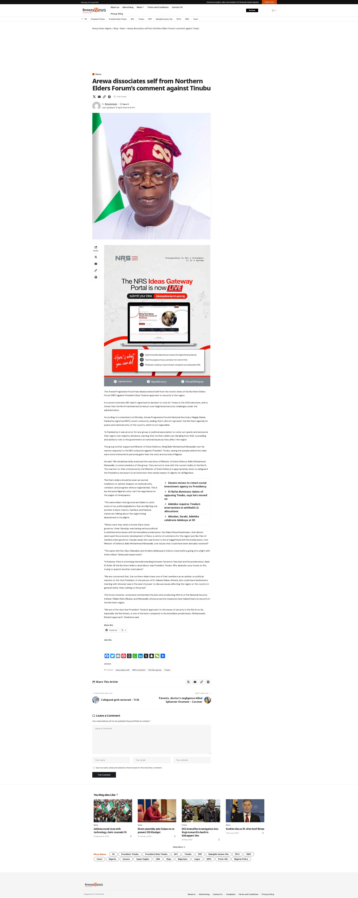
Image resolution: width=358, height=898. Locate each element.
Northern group (155, 670)
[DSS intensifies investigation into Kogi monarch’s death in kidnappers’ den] (201, 810)
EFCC (179, 19)
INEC (187, 19)
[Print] (109, 96)
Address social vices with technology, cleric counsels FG (110, 830)
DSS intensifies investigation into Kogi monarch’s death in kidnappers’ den (200, 832)
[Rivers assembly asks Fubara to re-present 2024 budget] (157, 810)
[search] (267, 10)
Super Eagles (142, 859)
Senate (126, 859)
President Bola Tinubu (118, 19)
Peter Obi (223, 859)
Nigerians (183, 859)
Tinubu (141, 19)
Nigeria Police (241, 859)
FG (86, 19)
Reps (168, 859)
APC (132, 19)
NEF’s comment (139, 670)
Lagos (197, 859)
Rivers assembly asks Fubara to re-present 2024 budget (156, 830)
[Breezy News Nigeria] (93, 884)
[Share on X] (94, 96)
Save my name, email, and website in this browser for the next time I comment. (129, 768)
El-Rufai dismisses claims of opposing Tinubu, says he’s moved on (185, 495)
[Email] (99, 96)
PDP (150, 19)
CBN (158, 859)
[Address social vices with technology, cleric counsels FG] (113, 810)
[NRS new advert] (157, 315)
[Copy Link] (104, 96)
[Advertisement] (151, 50)
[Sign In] (262, 10)
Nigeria (112, 859)
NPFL (209, 859)
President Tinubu (98, 19)
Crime (184, 825)
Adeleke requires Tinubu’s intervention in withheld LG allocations (182, 507)
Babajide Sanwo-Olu (164, 19)
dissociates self (122, 670)
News (98, 74)
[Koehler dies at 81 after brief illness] (245, 810)
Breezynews (111, 104)
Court (195, 19)
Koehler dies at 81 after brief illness (245, 828)
